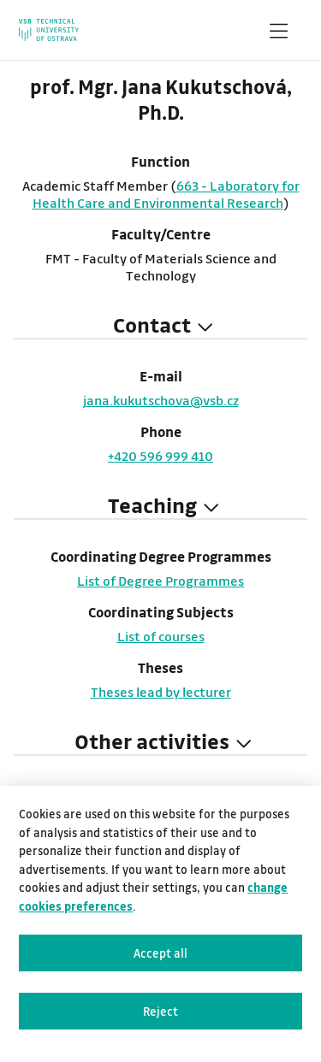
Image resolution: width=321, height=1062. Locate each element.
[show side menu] (278, 34)
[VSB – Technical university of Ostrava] (49, 30)
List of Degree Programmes (160, 580)
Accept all (160, 953)
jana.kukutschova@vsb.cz (161, 400)
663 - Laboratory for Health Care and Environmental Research (166, 194)
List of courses (161, 636)
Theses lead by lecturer (161, 691)
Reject (160, 1011)
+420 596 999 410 (160, 455)
